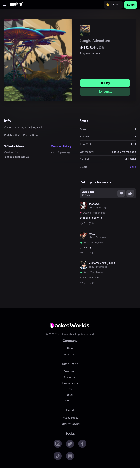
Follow (107, 92)
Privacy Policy (70, 417)
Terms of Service (70, 423)
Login (131, 4)
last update (87, 151)
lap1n (133, 166)
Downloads (70, 371)
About (70, 348)
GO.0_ (93, 233)
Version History (61, 146)
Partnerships (70, 354)
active (83, 129)
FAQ (70, 388)
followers (85, 136)
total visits (86, 144)
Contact (70, 400)
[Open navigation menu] (5, 4)
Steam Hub (70, 377)
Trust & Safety (70, 383)
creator (84, 166)
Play (107, 83)
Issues (70, 394)
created (84, 159)
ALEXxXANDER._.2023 (102, 263)
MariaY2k (94, 203)
